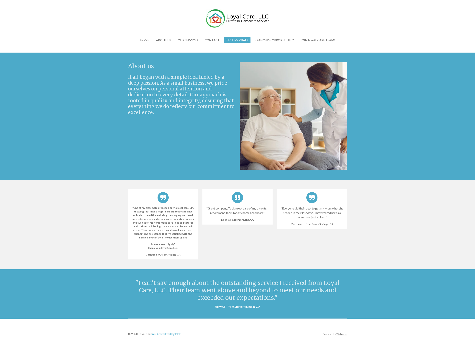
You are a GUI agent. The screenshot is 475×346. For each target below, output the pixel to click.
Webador (341, 334)
